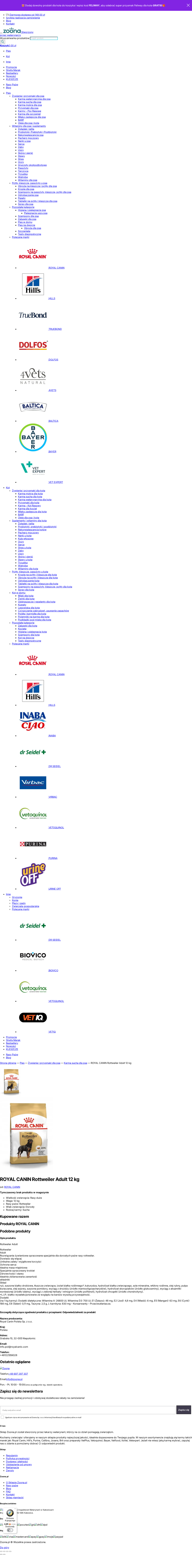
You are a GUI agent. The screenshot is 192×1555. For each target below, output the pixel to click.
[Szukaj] (2, 42)
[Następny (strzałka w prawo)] (4, 1554)
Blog (8, 20)
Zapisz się (183, 1409)
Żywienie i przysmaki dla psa (44, 1062)
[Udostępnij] (7, 1551)
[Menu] (15, 1509)
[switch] (10, 1530)
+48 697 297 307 (18, 1373)
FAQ (8, 1491)
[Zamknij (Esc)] (10, 1551)
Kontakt (10, 23)
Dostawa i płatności (17, 1461)
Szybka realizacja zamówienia (23, 17)
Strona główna (8, 1062)
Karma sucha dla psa (75, 1062)
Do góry (4, 1547)
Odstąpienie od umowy (19, 1464)
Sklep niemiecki (15, 1497)
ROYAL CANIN (12, 1186)
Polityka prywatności (17, 1458)
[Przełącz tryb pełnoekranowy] (4, 1551)
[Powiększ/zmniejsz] (1, 1551)
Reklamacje (12, 1467)
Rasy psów (12, 1485)
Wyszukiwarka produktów (15, 38)
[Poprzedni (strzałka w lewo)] (1, 1554)
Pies (22, 1062)
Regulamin (12, 1455)
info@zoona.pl (14, 1379)
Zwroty (10, 1470)
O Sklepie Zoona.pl (16, 1482)
